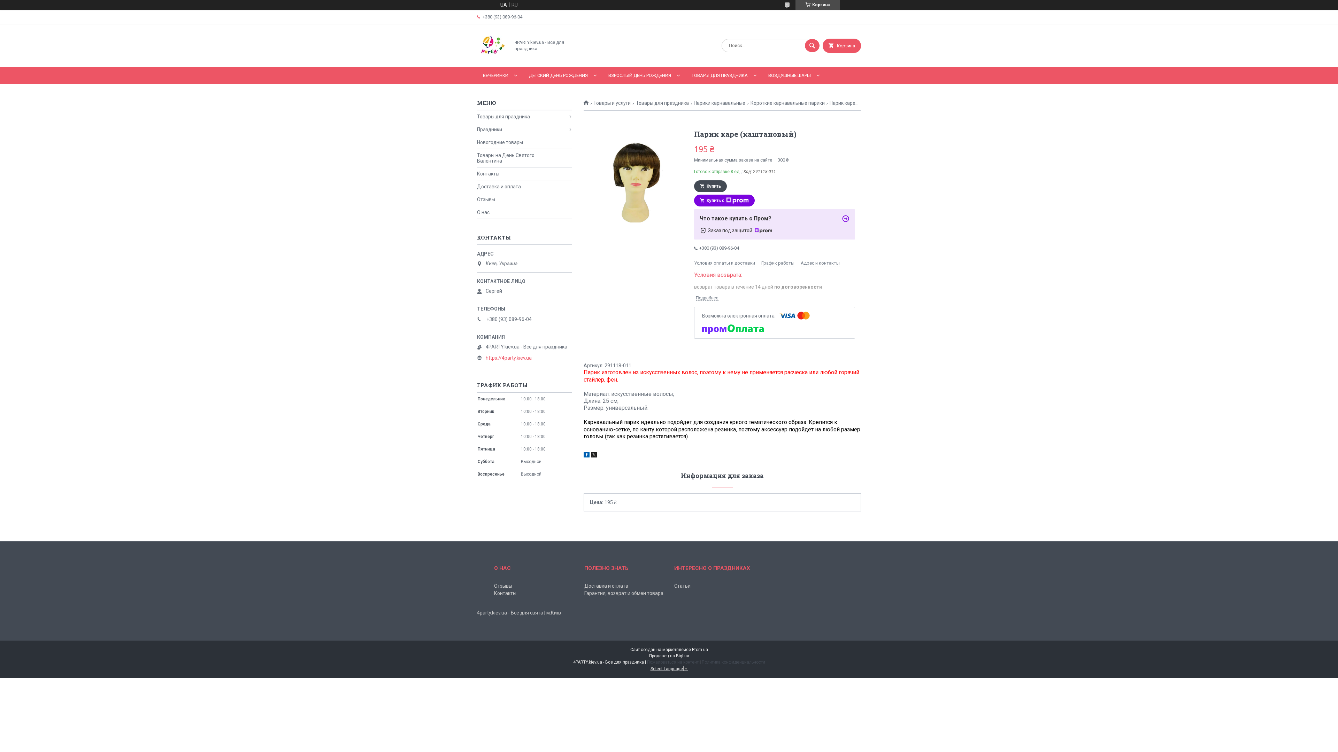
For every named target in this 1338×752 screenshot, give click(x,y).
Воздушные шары (789, 75)
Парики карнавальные (719, 103)
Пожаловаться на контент (673, 662)
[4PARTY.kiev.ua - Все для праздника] (492, 58)
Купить (714, 186)
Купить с (715, 200)
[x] (594, 456)
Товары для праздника (720, 75)
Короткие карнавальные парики (788, 103)
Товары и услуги (612, 103)
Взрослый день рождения (639, 75)
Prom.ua (700, 649)
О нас (483, 212)
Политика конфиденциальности (733, 662)
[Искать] (812, 45)
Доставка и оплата (499, 186)
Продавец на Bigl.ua (669, 655)
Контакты (488, 174)
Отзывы (486, 199)
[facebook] (587, 456)
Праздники (489, 129)
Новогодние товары (500, 142)
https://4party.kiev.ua (509, 358)
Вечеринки (495, 75)
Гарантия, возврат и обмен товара (623, 593)
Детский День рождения (558, 75)
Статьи (682, 586)
